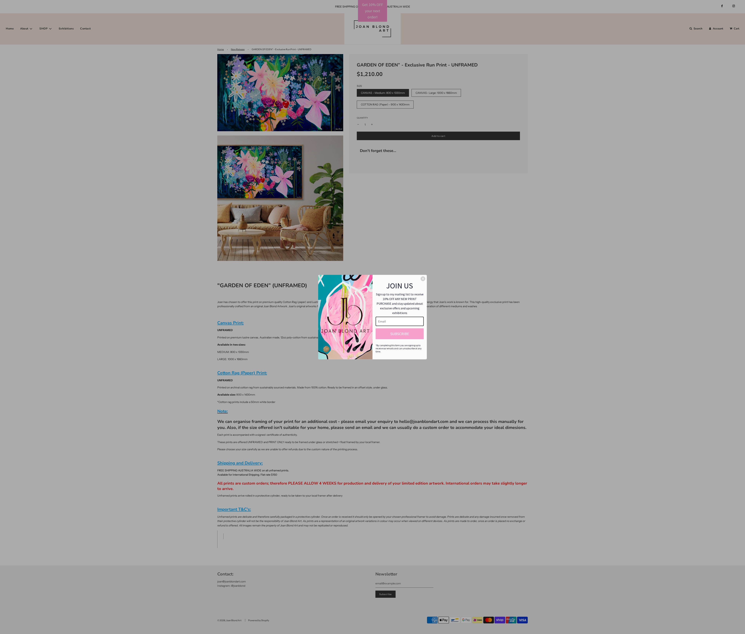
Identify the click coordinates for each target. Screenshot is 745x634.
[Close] (423, 278)
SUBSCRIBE (399, 333)
